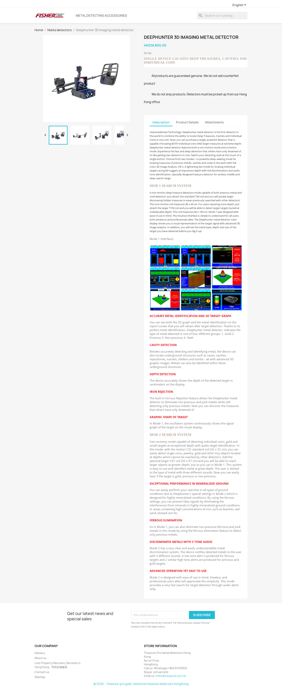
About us (40, 658)
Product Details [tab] (187, 122)
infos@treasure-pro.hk (171, 676)
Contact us (42, 672)
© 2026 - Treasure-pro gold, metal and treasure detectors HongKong (141, 684)
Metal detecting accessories (101, 15)
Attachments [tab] (214, 122)
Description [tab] (161, 122)
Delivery (40, 653)
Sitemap (40, 677)
